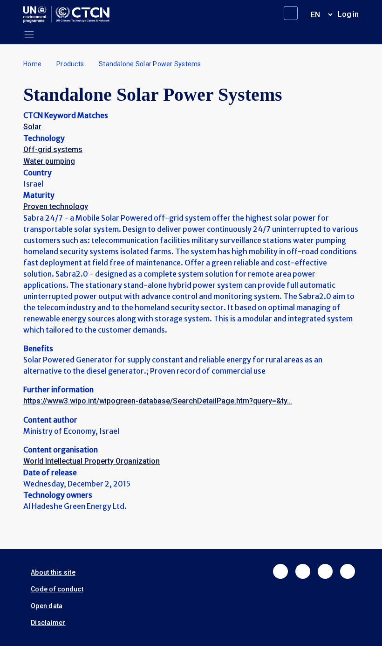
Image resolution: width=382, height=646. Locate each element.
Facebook (280, 571)
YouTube (347, 571)
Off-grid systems (52, 149)
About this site (53, 572)
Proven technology (55, 206)
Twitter (303, 571)
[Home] (70, 14)
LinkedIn (325, 571)
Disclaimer (48, 622)
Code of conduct (57, 589)
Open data (46, 606)
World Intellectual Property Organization (91, 461)
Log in (348, 14)
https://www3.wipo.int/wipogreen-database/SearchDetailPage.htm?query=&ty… (157, 400)
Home (32, 64)
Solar (32, 126)
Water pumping (49, 161)
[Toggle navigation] (29, 35)
